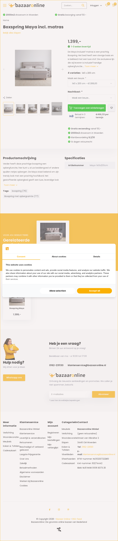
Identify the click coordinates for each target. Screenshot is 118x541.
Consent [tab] (21, 256)
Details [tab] (96, 256)
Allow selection (57, 290)
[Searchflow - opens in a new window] (108, 248)
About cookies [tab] (59, 256)
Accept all (94, 290)
